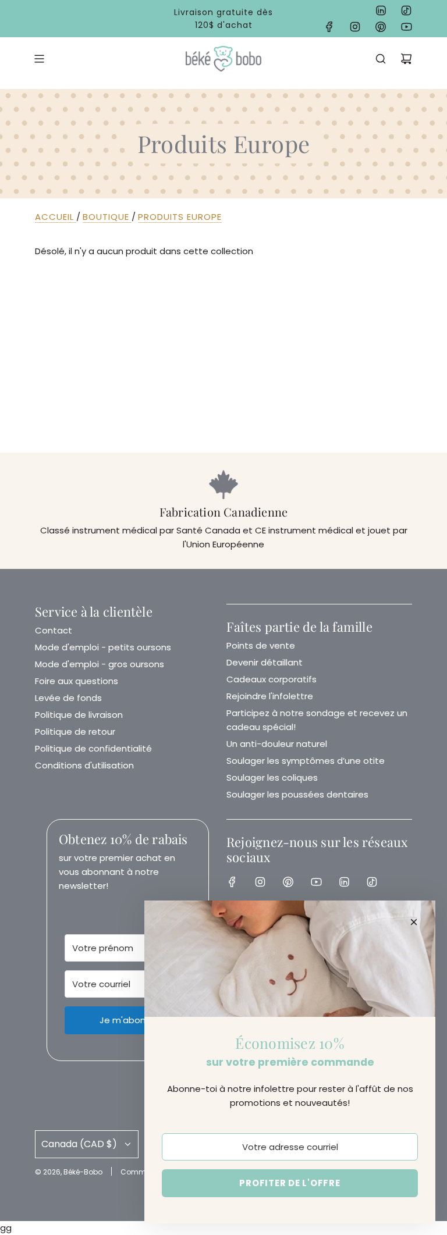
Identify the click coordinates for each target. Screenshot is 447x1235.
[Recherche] (380, 59)
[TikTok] (406, 10)
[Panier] (406, 59)
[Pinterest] (380, 27)
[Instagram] (355, 27)
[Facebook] (329, 27)
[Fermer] (414, 922)
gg (223, 331)
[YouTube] (406, 27)
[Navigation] (39, 59)
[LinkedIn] (380, 10)
